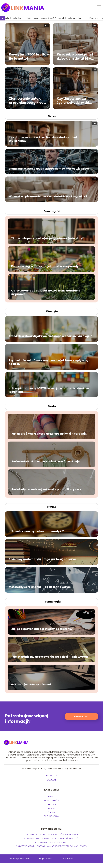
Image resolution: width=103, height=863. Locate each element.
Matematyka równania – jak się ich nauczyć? (40, 587)
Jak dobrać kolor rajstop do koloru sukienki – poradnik (49, 433)
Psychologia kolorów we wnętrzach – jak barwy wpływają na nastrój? (50, 362)
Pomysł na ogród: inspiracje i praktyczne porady (45, 266)
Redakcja (51, 775)
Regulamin (67, 858)
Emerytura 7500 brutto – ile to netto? (29, 56)
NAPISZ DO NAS (81, 716)
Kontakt (51, 780)
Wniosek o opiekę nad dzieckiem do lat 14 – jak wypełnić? (75, 56)
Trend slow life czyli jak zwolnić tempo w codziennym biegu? (50, 336)
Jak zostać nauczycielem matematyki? (36, 531)
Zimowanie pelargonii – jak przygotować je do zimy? (47, 238)
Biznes (51, 116)
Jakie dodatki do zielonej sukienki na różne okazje (45, 461)
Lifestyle (52, 311)
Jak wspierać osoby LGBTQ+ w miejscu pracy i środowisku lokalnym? (49, 389)
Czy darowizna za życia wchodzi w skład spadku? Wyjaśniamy (75, 100)
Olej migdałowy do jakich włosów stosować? (51, 834)
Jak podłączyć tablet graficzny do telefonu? (42, 629)
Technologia (52, 601)
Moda (52, 406)
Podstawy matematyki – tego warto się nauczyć (42, 559)
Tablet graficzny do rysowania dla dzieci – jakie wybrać (50, 656)
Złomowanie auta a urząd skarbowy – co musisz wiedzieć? (26, 100)
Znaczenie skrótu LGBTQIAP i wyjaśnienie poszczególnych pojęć (51, 846)
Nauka (51, 506)
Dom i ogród (51, 211)
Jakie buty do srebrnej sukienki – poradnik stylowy (46, 489)
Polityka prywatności (19, 858)
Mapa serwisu (46, 858)
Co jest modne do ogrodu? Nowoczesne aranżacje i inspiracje (46, 292)
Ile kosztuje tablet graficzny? (31, 684)
